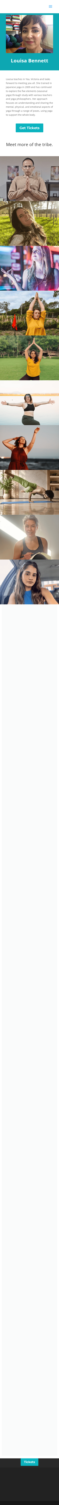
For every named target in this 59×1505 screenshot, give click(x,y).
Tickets (29, 1462)
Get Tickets (29, 128)
